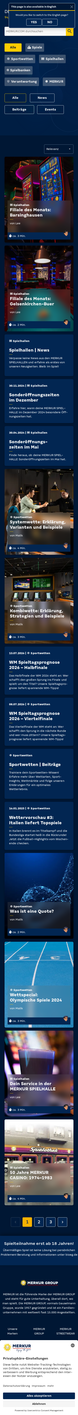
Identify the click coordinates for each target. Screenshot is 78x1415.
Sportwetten (22, 59)
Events (50, 109)
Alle (13, 47)
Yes (34, 22)
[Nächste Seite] (62, 1222)
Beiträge (19, 109)
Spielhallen (55, 59)
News (42, 98)
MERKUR (56, 81)
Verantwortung (24, 81)
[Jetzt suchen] (69, 31)
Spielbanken (20, 70)
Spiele (37, 47)
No (49, 22)
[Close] (72, 7)
